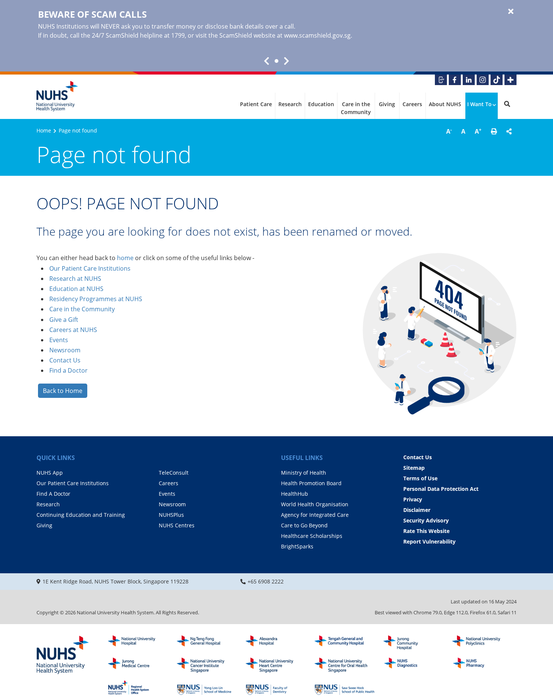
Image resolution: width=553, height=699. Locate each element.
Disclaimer (416, 509)
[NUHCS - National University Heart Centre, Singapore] (276, 665)
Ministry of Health (303, 472)
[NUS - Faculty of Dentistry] (276, 687)
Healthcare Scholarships (311, 535)
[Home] (62, 655)
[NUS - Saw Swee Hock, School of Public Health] (344, 687)
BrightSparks (297, 546)
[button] (494, 131)
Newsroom (65, 350)
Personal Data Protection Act (441, 488)
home (125, 258)
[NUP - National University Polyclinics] (482, 642)
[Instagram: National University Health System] (483, 80)
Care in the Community (356, 108)
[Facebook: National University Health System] (455, 80)
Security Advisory (426, 520)
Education (321, 104)
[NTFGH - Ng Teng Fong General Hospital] (207, 642)
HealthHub (294, 493)
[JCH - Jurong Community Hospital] (413, 642)
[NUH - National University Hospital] (138, 642)
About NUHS (445, 104)
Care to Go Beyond (304, 525)
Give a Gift (63, 319)
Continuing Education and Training (80, 514)
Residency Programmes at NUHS (95, 299)
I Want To (479, 104)
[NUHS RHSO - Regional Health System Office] (138, 687)
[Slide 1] (276, 61)
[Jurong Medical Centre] (138, 665)
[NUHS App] (441, 80)
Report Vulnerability (429, 541)
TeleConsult (173, 472)
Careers (412, 104)
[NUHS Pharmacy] (482, 665)
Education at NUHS (76, 289)
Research (290, 104)
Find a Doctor (68, 370)
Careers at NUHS (73, 330)
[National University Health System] (57, 96)
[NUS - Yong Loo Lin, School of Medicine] (207, 687)
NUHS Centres (176, 525)
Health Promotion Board (311, 483)
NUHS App (49, 472)
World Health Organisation (314, 504)
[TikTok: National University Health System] (497, 80)
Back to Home (62, 391)
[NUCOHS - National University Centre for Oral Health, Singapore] (344, 665)
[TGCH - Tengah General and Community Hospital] (344, 642)
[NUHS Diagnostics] (413, 665)
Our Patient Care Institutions (90, 268)
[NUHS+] (510, 80)
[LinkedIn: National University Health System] (469, 80)
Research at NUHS (75, 278)
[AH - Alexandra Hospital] (276, 642)
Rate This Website (426, 531)
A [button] (449, 131)
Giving (387, 104)
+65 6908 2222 (266, 581)
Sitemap (414, 467)
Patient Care (256, 104)
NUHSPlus (171, 514)
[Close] (511, 11)
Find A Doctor (53, 493)
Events (58, 340)
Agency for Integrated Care (315, 514)
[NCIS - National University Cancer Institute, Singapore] (207, 665)
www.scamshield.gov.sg (317, 35)
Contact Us (65, 360)
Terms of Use (420, 478)
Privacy (412, 499)
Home (43, 130)
